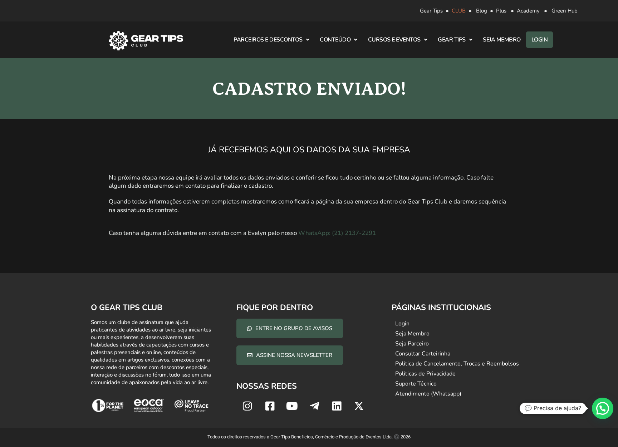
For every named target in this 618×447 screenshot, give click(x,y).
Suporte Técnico (416, 384)
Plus (501, 10)
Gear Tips (431, 10)
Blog (481, 10)
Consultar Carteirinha (422, 354)
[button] (602, 408)
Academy (528, 10)
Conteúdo (335, 40)
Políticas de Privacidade (425, 374)
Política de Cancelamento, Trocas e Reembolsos (457, 364)
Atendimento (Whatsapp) (428, 394)
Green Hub (564, 10)
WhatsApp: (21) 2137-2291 (337, 233)
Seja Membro (502, 40)
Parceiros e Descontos (268, 40)
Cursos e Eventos (394, 40)
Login (539, 40)
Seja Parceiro (412, 344)
